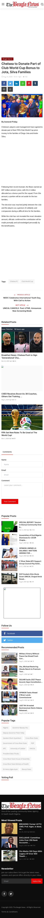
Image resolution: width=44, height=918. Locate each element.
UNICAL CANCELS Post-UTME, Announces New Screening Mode (22, 309)
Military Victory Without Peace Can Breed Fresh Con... (29, 656)
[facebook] (4, 894)
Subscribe (37, 881)
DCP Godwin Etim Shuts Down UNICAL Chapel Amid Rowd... (30, 576)
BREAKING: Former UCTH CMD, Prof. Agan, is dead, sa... (30, 826)
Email (3, 470)
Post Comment (10, 501)
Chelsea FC (14, 281)
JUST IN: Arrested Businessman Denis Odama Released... (30, 707)
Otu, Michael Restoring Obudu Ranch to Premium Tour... (30, 669)
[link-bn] (22, 603)
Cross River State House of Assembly (16, 759)
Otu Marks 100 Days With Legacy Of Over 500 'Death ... (30, 853)
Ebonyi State (26, 769)
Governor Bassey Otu (20, 728)
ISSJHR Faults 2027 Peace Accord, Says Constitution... (31, 681)
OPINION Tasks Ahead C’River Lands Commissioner (28, 694)
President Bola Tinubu (11, 754)
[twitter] (11, 894)
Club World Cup (27, 281)
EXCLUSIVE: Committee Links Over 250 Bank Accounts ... (29, 840)
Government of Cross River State (15, 743)
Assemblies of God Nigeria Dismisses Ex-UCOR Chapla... (30, 537)
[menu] (3, 4)
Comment (5, 480)
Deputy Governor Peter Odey (13, 733)
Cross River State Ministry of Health (16, 764)
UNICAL (32, 748)
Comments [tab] (7, 452)
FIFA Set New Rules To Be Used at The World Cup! (19, 433)
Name (3, 460)
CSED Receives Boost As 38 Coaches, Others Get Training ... (19, 395)
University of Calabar (17, 748)
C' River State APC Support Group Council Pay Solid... (30, 562)
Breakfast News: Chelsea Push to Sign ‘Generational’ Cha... (19, 356)
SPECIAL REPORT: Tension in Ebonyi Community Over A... (30, 524)
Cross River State (32, 738)
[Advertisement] (22, 32)
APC (4, 748)
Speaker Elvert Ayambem (12, 738)
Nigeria (5, 728)
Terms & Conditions (9, 912)
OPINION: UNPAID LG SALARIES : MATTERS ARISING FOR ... (28, 550)
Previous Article (23, 295)
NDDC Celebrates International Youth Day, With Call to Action (22, 299)
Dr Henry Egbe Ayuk (10, 769)
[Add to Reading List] (10, 89)
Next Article (21, 305)
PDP (32, 743)
